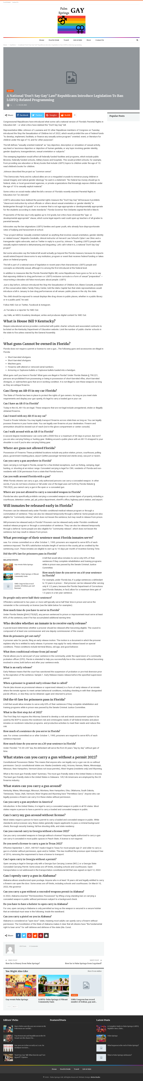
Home (41, 40)
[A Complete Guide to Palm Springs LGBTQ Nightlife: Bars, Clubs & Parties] (101, 1028)
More (89, 40)
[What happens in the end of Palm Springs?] (101, 1048)
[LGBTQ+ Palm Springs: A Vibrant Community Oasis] (8, 576)
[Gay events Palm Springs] (8, 567)
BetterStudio (95, 1077)
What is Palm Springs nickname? (119, 1055)
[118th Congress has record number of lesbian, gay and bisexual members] (8, 586)
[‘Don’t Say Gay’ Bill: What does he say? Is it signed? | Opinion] (8, 1057)
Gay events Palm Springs (23, 565)
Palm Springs (112, 1036)
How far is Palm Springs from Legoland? (83, 963)
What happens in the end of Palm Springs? (123, 1045)
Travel (66, 40)
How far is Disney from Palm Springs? (23, 963)
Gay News (10, 91)
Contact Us (15, 2)
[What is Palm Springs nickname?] (101, 1057)
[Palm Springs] (101, 1038)
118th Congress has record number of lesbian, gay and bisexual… (24, 586)
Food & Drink (7, 2)
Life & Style (77, 40)
